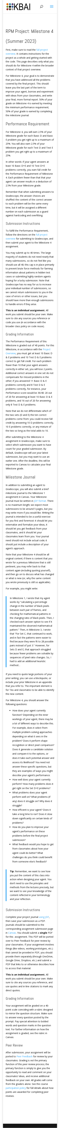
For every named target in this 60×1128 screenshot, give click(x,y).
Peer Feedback (24, 1056)
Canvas (12, 932)
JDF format (40, 500)
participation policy (16, 1087)
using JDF (44, 917)
